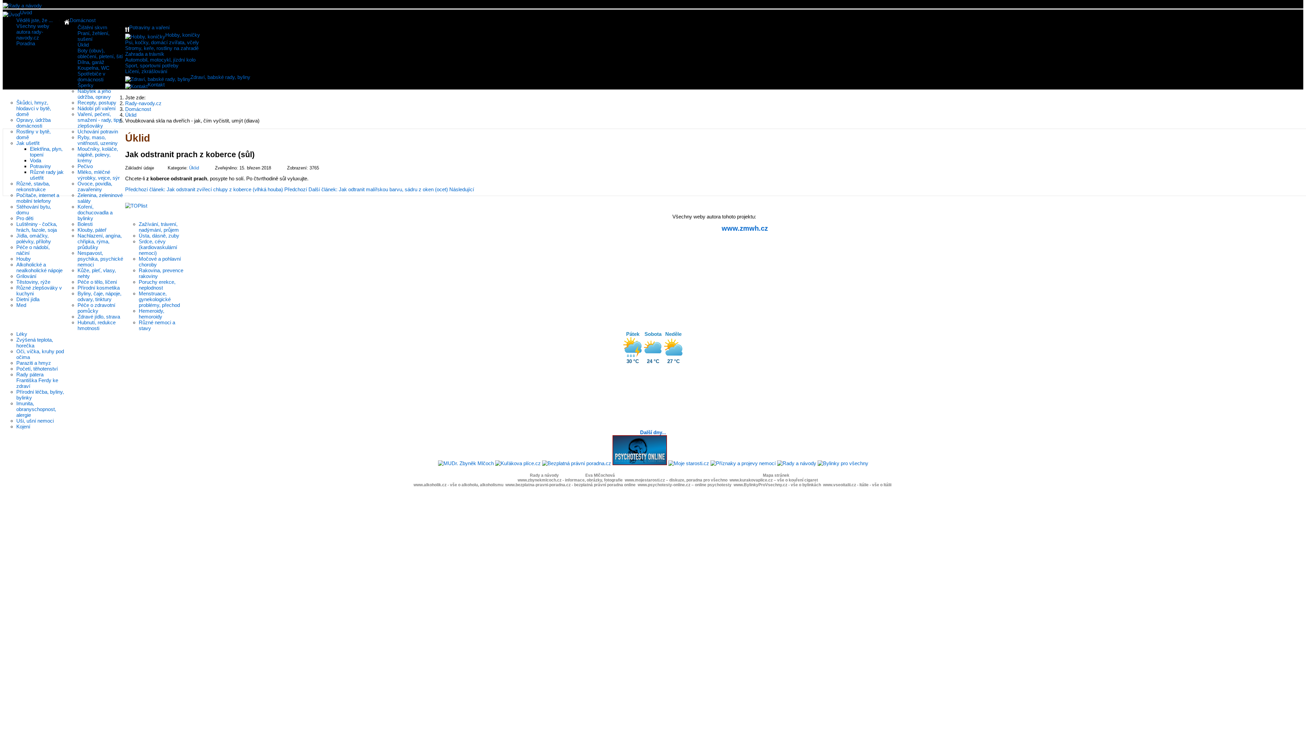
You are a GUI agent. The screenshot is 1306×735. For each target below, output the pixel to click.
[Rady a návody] (796, 463)
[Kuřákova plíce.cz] (518, 463)
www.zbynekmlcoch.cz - (570, 480)
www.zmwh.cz (745, 228)
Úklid (194, 167)
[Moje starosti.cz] (688, 463)
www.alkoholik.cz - (458, 485)
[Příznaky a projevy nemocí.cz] (743, 463)
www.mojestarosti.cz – (676, 480)
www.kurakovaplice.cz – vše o (774, 480)
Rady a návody (544, 475)
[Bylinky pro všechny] (843, 463)
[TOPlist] (136, 206)
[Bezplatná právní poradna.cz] (576, 463)
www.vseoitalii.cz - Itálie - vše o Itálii (857, 485)
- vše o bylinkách (804, 485)
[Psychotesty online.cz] (640, 463)
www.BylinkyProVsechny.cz (760, 485)
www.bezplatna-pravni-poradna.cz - (570, 485)
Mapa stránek (776, 475)
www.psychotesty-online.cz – (685, 485)
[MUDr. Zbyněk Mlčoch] (466, 463)
